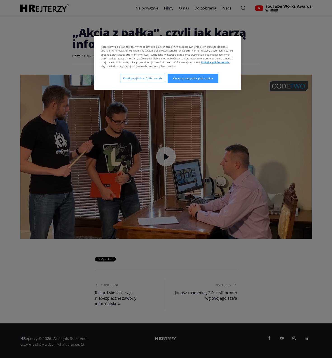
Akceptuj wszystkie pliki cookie (193, 78)
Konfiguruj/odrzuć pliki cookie (143, 78)
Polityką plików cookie (215, 62)
